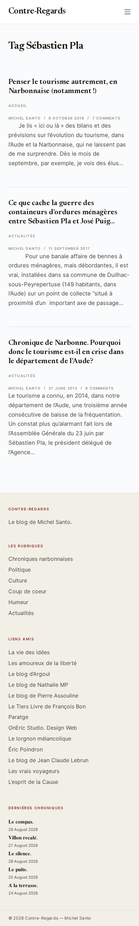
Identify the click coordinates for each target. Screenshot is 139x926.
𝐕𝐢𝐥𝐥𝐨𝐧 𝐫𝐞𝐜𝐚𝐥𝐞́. (23, 838)
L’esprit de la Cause (33, 781)
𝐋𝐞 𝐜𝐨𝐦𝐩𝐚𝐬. (21, 822)
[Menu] (127, 12)
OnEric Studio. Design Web (42, 727)
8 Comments (99, 388)
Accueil (17, 106)
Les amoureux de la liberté (42, 663)
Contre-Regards (37, 11)
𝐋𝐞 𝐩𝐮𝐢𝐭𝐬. (17, 870)
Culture (17, 580)
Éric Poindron (25, 749)
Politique (19, 569)
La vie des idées (29, 652)
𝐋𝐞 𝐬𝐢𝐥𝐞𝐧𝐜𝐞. (19, 854)
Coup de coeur (27, 591)
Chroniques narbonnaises (40, 558)
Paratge (18, 716)
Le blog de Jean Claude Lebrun (48, 760)
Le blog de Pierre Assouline (43, 695)
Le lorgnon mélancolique (39, 738)
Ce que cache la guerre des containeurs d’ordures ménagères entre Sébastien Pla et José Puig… (62, 212)
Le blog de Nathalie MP (38, 684)
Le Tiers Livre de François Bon (47, 706)
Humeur (18, 602)
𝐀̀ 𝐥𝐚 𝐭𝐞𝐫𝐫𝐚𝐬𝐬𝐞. (23, 885)
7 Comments (106, 118)
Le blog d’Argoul (29, 673)
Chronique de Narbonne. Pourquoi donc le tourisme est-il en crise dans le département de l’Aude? (66, 352)
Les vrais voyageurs (33, 771)
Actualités (21, 236)
